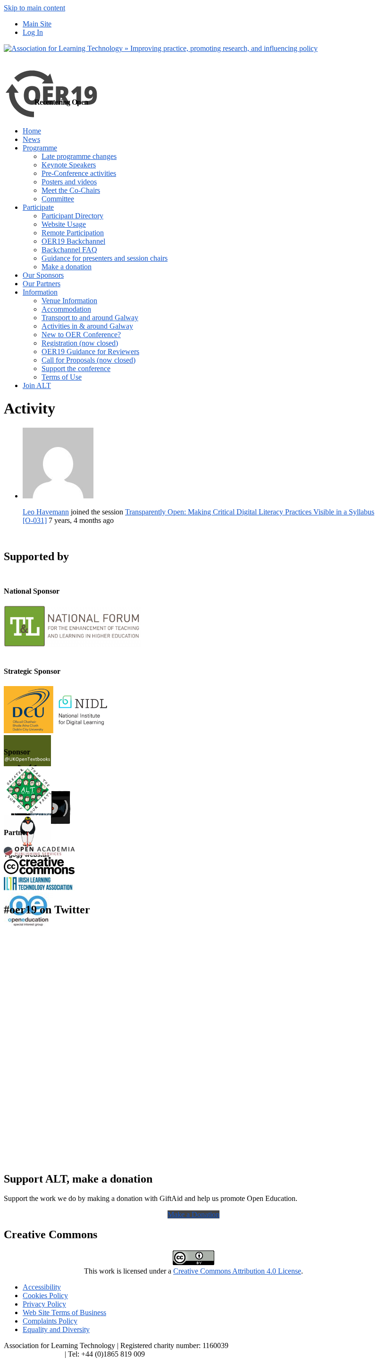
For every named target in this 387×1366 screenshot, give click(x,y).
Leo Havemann (46, 512)
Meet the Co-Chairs (71, 190)
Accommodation (66, 309)
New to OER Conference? (81, 335)
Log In (33, 32)
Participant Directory (72, 216)
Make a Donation (193, 1214)
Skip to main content (34, 8)
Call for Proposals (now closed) (88, 360)
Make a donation (67, 267)
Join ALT (37, 385)
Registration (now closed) (80, 343)
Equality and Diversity (56, 1329)
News (31, 139)
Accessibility (42, 1287)
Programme (40, 148)
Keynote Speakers (69, 165)
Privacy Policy (44, 1304)
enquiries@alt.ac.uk (33, 1354)
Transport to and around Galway (90, 318)
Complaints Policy (50, 1321)
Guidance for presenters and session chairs (105, 258)
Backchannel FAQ (69, 250)
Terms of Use (62, 377)
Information (40, 292)
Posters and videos (69, 182)
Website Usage (64, 224)
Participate (38, 207)
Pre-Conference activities (79, 173)
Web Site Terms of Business (64, 1312)
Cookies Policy (45, 1295)
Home (32, 131)
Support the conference (76, 368)
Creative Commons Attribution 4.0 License (237, 1271)
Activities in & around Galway (87, 326)
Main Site (37, 24)
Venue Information (69, 301)
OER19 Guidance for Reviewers (90, 352)
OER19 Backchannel (73, 241)
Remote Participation (73, 233)
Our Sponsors (43, 275)
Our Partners (41, 284)
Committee (58, 199)
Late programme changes (79, 156)
